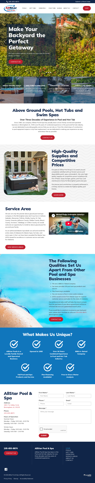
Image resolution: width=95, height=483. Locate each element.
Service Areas (71, 456)
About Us (66, 8)
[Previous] (5, 41)
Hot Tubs (33, 8)
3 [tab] (48, 72)
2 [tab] (46, 72)
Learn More (58, 195)
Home (68, 448)
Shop (87, 8)
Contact (76, 8)
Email (69, 400)
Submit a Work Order (82, 2)
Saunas (59, 8)
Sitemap (16, 478)
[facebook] (6, 469)
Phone (42, 400)
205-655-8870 (14, 2)
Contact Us (16, 62)
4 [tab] (50, 72)
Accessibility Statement (26, 478)
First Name (44, 393)
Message (43, 408)
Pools (24, 8)
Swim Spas (42, 8)
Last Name (71, 393)
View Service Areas (15, 247)
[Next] (89, 41)
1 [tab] (44, 72)
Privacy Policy (8, 478)
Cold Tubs (52, 8)
